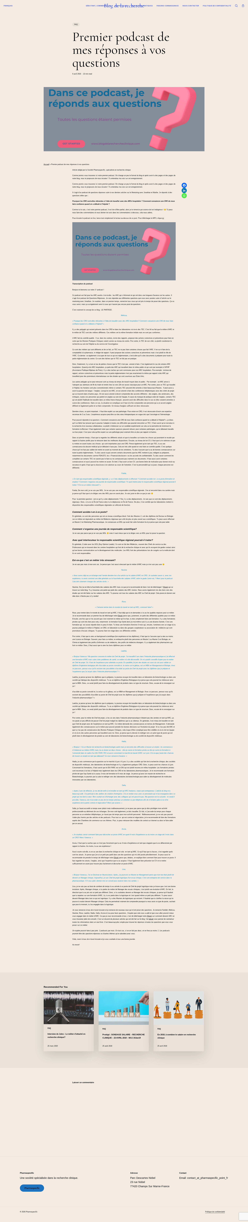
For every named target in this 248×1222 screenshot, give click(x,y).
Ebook (165, 587)
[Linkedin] (184, 190)
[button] (32, 1188)
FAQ (76, 24)
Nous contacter (191, 6)
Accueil (46, 164)
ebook (151, 919)
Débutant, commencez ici (98, 6)
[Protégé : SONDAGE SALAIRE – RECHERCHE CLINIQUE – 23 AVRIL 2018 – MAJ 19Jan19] (124, 1021)
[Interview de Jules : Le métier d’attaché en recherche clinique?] (69, 1021)
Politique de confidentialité (217, 6)
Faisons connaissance (168, 6)
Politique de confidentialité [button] (215, 1212)
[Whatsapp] (184, 195)
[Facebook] (184, 185)
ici (163, 218)
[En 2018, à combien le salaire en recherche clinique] (179, 1021)
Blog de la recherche (124, 5)
